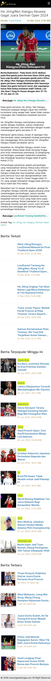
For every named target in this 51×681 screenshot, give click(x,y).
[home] (8, 5)
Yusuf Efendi (15, 20)
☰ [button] (48, 3)
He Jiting (17, 222)
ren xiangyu (28, 222)
